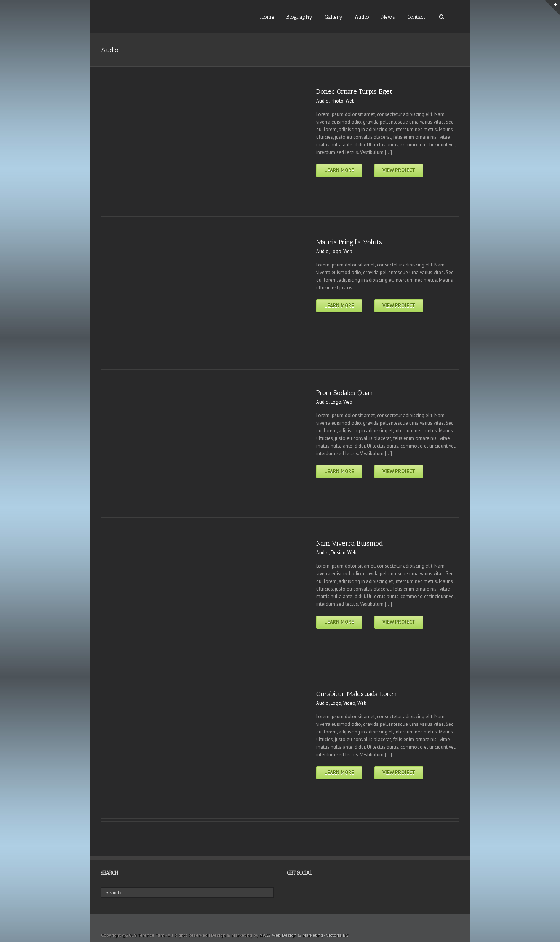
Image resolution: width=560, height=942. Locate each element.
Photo (337, 101)
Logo (336, 251)
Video (349, 703)
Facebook (289, 893)
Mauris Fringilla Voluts (349, 242)
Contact (416, 17)
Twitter (300, 895)
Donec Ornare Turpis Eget (354, 91)
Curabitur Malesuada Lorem (357, 694)
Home (267, 17)
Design (338, 552)
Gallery (333, 17)
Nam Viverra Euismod (349, 543)
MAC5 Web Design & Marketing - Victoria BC (303, 935)
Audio (362, 17)
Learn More (339, 170)
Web (350, 101)
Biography (299, 17)
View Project (398, 170)
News (388, 17)
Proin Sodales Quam (345, 392)
